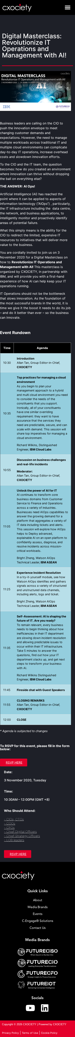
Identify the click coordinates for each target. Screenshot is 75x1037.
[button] (67, 7)
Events (37, 914)
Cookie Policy (49, 1032)
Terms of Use (30, 1032)
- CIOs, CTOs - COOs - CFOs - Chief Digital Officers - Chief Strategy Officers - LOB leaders (22, 829)
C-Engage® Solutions (37, 921)
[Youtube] (30, 1008)
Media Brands (38, 907)
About (37, 900)
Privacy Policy (10, 1032)
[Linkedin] (45, 1008)
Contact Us (38, 928)
